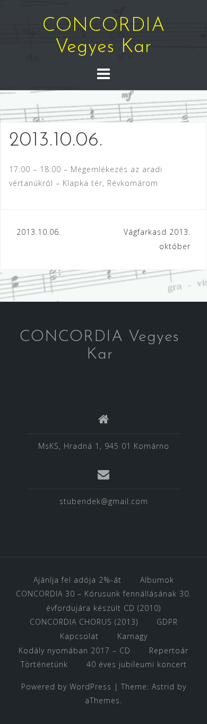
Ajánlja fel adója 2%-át (77, 580)
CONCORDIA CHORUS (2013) (84, 622)
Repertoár (168, 650)
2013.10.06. (38, 232)
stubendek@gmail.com (103, 501)
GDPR (167, 622)
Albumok (157, 580)
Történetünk (44, 664)
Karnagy (132, 636)
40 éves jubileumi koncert (137, 664)
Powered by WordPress (66, 687)
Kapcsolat (79, 636)
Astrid (163, 687)
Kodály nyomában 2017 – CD (75, 650)
